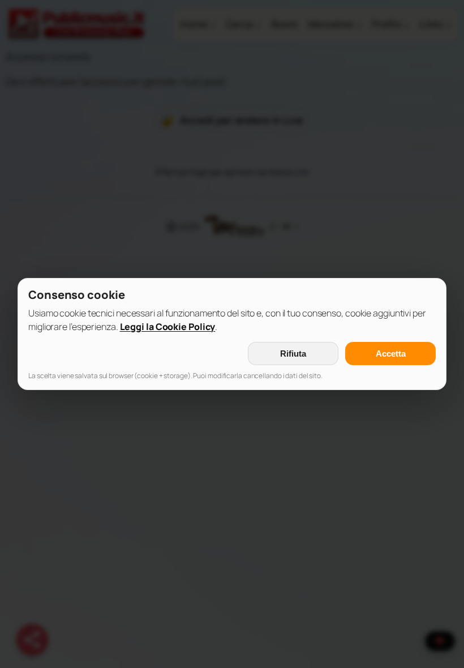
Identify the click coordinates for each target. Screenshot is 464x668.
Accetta (391, 353)
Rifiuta (293, 353)
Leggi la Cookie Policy (168, 326)
